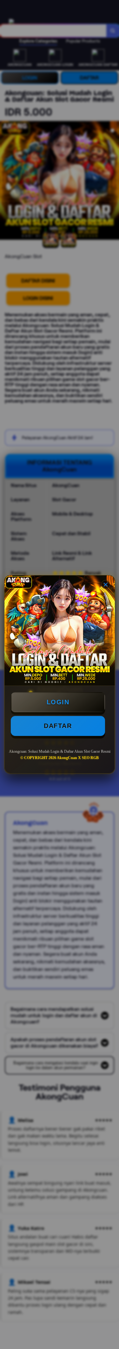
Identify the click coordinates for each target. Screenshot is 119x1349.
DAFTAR (58, 725)
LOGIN (58, 702)
